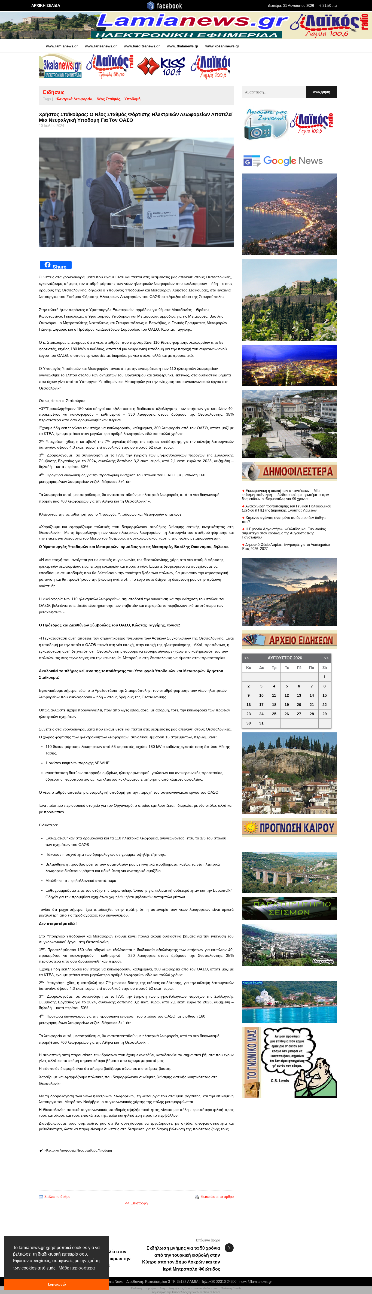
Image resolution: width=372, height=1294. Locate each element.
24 (261, 714)
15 (324, 695)
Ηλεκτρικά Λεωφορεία (74, 99)
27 (299, 714)
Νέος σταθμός (108, 99)
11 (274, 695)
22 (324, 705)
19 (287, 705)
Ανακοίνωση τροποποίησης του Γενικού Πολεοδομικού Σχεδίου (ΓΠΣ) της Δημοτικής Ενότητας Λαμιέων (286, 508)
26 (287, 714)
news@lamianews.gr (255, 1282)
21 (312, 705)
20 (299, 705)
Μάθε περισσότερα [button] (77, 1268)
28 (312, 714)
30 (248, 723)
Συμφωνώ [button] (57, 1284)
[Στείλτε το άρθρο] (41, 1197)
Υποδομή (132, 99)
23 (248, 714)
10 (261, 695)
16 (248, 705)
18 (274, 705)
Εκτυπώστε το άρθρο (217, 1197)
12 (287, 695)
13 (299, 695)
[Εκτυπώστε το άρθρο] (197, 1197)
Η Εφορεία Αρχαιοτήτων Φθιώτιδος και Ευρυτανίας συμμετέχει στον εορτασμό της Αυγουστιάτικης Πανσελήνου (284, 533)
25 (274, 714)
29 (324, 714)
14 (312, 695)
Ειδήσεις (54, 92)
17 (261, 705)
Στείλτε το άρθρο (57, 1197)
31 (261, 723)
